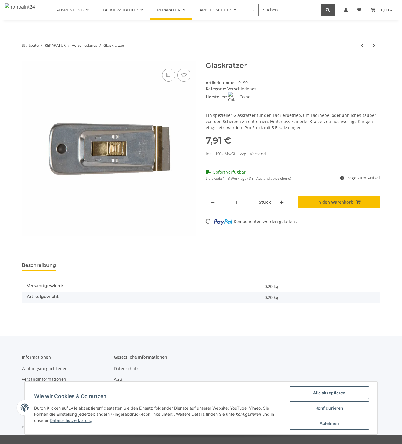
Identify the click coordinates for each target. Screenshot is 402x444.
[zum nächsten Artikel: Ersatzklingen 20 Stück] (374, 45)
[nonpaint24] (20, 6)
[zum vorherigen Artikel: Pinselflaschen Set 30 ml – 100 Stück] (362, 45)
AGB (118, 379)
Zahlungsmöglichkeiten (45, 368)
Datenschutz (126, 368)
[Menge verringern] (212, 202)
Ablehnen (329, 423)
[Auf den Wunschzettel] (183, 75)
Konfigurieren (329, 407)
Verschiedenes (241, 89)
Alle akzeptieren (329, 392)
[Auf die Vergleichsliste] (168, 75)
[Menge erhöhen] (281, 202)
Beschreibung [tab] (39, 265)
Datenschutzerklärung (71, 420)
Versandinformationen (44, 379)
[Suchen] (328, 10)
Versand (258, 154)
